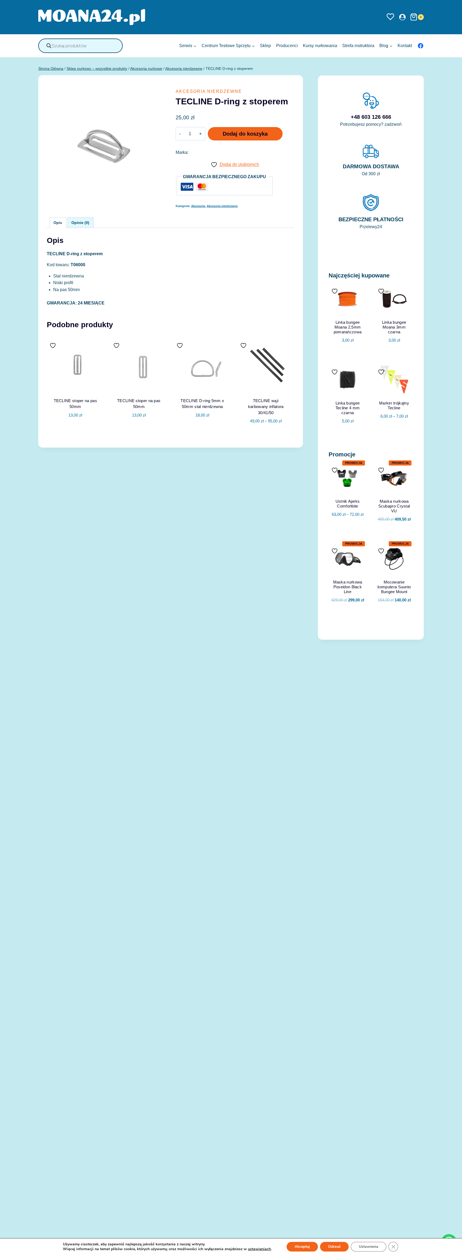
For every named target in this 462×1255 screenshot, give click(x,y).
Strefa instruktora (358, 45)
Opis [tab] (57, 222)
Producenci (287, 45)
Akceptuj (302, 1246)
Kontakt (405, 45)
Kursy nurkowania (320, 45)
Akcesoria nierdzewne (209, 91)
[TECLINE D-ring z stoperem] (106, 143)
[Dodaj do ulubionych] (53, 345)
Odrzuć (334, 1246)
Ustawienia (368, 1246)
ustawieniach (259, 1249)
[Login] (402, 17)
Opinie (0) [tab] (80, 222)
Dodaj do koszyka (245, 134)
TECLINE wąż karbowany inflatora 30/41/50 (266, 406)
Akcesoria (198, 206)
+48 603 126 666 (371, 117)
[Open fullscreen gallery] (160, 197)
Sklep (265, 45)
